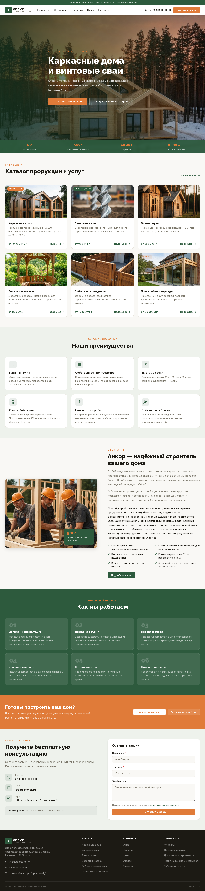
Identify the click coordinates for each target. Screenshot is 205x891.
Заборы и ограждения (94, 866)
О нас (126, 844)
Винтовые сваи (90, 850)
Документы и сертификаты (179, 855)
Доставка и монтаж (175, 850)
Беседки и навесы (92, 860)
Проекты (78, 10)
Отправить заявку (155, 811)
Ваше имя (119, 753)
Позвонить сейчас (185, 712)
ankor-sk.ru (194, 886)
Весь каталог (189, 175)
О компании (61, 10)
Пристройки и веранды (95, 871)
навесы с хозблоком (129, 529)
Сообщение (119, 781)
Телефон (118, 767)
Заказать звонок (186, 10)
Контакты (103, 10)
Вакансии (128, 866)
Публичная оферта (174, 866)
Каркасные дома (91, 844)
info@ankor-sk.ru (25, 789)
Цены (90, 10)
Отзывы (127, 860)
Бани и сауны (89, 855)
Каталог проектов (148, 712)
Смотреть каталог (65, 101)
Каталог (42, 10)
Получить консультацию (111, 101)
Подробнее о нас (121, 575)
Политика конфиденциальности (181, 860)
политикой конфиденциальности (163, 805)
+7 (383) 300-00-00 (159, 10)
